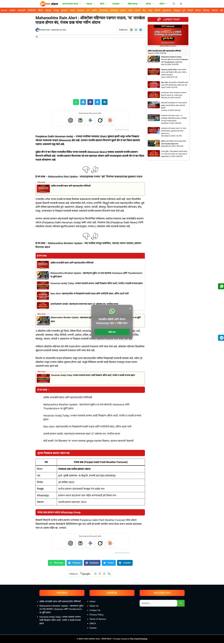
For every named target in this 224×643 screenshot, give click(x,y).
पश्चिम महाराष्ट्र (132, 3)
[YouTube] (100, 573)
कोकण (161, 3)
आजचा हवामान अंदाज (70, 3)
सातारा (198, 10)
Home (4, 10)
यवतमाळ (80, 10)
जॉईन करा (112, 332)
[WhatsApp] (96, 573)
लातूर (150, 10)
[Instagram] (109, 573)
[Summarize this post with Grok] (100, 120)
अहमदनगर (167, 10)
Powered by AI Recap (122, 130)
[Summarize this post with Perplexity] (80, 120)
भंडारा (72, 10)
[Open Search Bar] (173, 4)
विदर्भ (102, 3)
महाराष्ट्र (89, 3)
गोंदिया (40, 10)
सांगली (190, 10)
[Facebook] (104, 573)
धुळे (221, 10)
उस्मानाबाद (103, 10)
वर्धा (87, 10)
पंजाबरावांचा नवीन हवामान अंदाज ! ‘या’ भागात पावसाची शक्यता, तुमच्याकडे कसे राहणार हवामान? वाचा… (173, 130)
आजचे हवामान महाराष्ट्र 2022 (72, 502)
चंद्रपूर (48, 10)
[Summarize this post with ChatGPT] (70, 120)
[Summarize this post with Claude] (110, 120)
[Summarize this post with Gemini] (90, 120)
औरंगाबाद (114, 10)
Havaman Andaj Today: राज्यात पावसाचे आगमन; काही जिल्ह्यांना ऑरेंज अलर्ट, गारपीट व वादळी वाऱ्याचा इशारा (93, 375)
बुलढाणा (64, 10)
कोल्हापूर (177, 10)
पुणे (184, 10)
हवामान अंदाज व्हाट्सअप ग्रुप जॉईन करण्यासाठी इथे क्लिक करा (87, 495)
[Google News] (86, 574)
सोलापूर (206, 10)
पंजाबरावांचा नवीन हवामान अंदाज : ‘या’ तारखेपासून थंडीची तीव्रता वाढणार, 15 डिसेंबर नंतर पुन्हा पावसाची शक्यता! (174, 118)
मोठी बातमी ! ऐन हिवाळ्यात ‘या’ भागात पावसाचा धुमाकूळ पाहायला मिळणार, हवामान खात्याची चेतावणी (88, 440)
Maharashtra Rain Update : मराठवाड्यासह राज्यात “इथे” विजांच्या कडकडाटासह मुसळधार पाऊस (95, 176)
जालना (123, 10)
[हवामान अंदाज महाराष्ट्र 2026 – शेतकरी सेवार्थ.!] (49, 4)
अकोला (12, 10)
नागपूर (56, 10)
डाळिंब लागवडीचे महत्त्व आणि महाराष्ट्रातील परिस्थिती (71, 186)
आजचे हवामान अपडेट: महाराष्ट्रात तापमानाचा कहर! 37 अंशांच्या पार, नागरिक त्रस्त (81, 433)
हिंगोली (157, 10)
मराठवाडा (115, 3)
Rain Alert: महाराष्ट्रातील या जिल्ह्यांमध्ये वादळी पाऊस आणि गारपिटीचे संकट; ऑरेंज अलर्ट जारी (87, 426)
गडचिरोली (31, 10)
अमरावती (21, 10)
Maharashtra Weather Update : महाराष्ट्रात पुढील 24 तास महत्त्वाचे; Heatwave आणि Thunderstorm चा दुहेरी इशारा (174, 59)
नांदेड (130, 10)
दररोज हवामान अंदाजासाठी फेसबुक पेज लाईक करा (81, 488)
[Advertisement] (112, 621)
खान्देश (148, 3)
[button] (181, 4)
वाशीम (94, 10)
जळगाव (215, 10)
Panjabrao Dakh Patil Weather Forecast (103, 520)
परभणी (137, 10)
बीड (144, 10)
